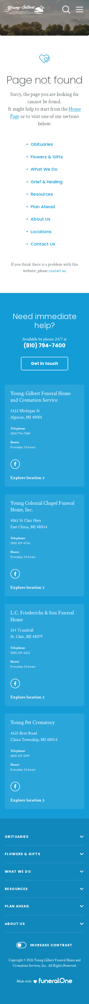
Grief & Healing (46, 182)
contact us (57, 270)
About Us (40, 219)
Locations (41, 232)
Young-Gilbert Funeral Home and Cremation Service (40, 397)
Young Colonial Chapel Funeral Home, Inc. (42, 507)
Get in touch (44, 363)
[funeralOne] (55, 980)
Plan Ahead (43, 207)
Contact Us (43, 244)
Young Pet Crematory (32, 722)
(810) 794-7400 (44, 345)
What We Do (44, 169)
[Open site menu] (79, 9)
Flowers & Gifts (47, 157)
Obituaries (42, 144)
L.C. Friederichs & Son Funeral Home (42, 616)
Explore (26, 478)
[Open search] (66, 9)
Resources (42, 194)
